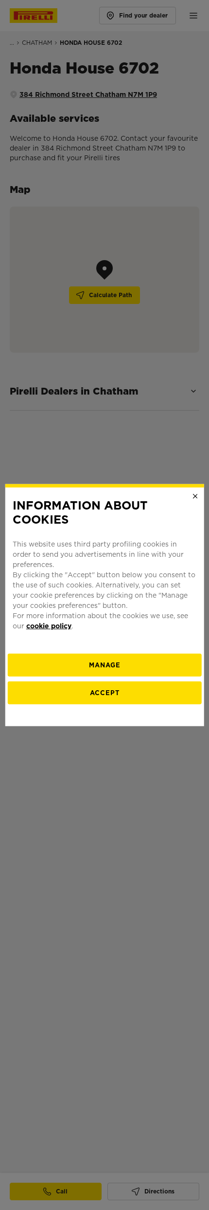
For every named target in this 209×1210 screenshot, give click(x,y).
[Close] (195, 496)
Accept (105, 692)
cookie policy (48, 625)
